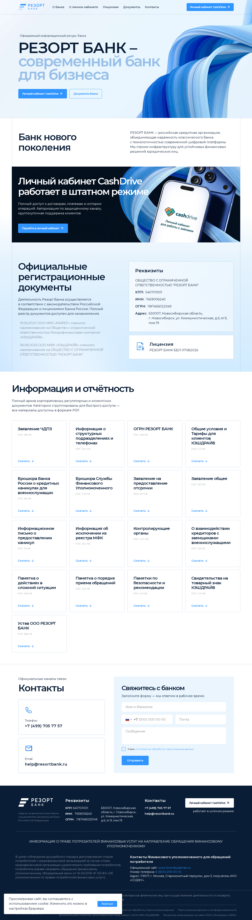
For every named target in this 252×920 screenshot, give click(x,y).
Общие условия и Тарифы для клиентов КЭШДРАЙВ (209, 436)
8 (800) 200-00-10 (168, 872)
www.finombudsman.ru (174, 868)
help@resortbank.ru (46, 764)
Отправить (135, 760)
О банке (58, 7)
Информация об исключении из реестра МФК (92, 533)
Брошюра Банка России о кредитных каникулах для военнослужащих (38, 485)
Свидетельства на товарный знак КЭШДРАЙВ (209, 583)
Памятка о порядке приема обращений (95, 580)
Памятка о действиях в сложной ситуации (37, 583)
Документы (131, 7)
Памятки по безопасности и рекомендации (149, 583)
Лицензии (111, 7)
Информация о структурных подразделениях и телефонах (94, 436)
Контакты (152, 7)
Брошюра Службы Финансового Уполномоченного (94, 483)
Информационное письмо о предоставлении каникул (36, 535)
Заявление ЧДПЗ (35, 429)
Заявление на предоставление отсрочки (150, 483)
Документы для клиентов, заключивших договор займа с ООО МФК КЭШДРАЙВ (109, 915)
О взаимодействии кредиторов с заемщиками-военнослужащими (210, 535)
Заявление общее (209, 478)
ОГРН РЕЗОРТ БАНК (153, 429)
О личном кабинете (83, 7)
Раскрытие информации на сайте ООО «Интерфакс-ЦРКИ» (200, 915)
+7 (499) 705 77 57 (43, 726)
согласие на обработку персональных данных (164, 749)
